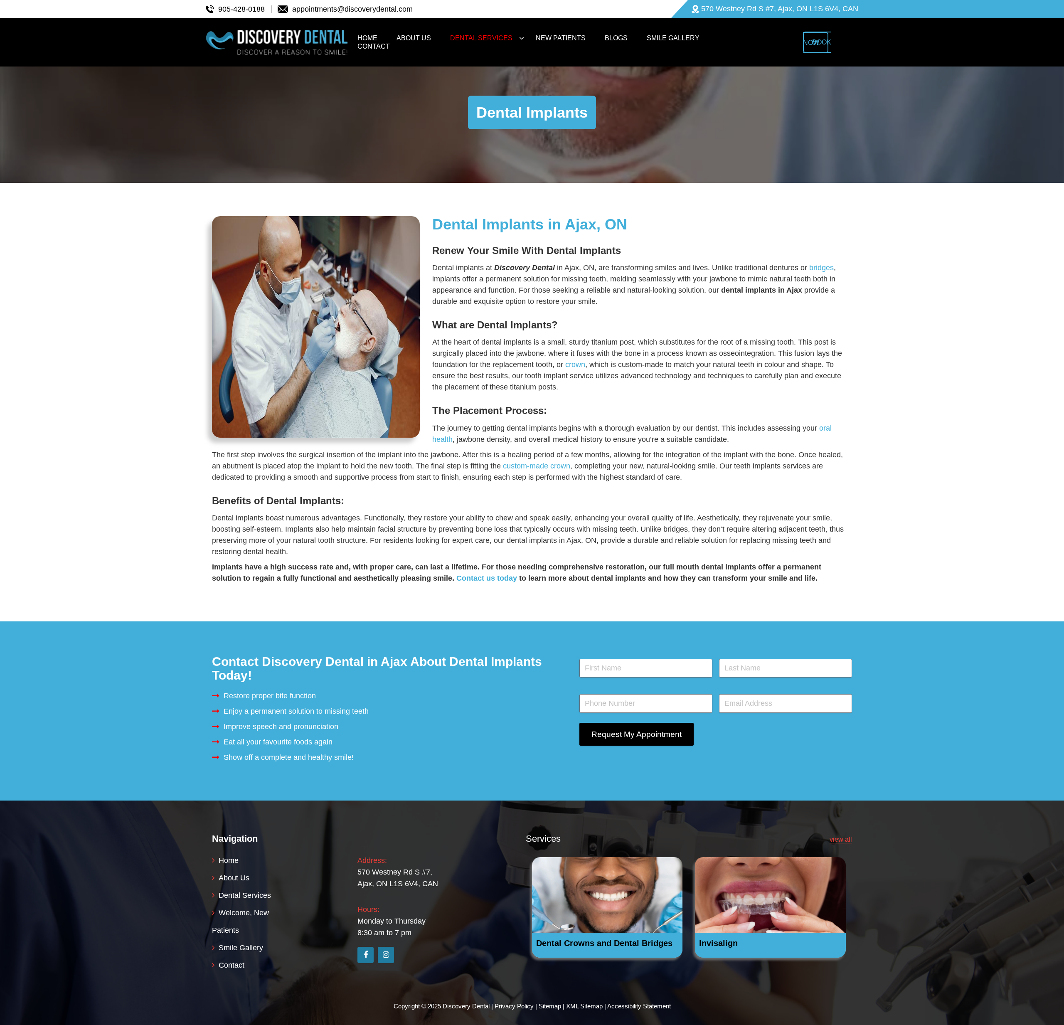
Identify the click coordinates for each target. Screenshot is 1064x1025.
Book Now (817, 42)
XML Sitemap (584, 1006)
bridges (821, 268)
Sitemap (550, 1006)
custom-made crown (536, 466)
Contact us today (486, 578)
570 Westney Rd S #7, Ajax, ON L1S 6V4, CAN (397, 878)
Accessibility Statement (639, 1006)
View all (841, 839)
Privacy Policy (514, 1006)
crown (575, 364)
